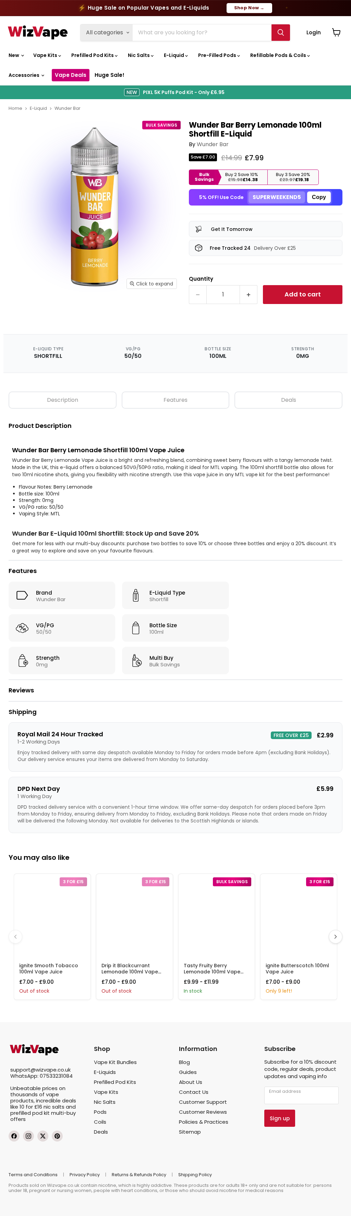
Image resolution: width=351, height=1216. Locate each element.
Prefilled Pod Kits (93, 55)
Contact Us (193, 1092)
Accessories (24, 75)
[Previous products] (15, 937)
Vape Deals (70, 75)
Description (62, 400)
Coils (100, 1121)
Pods (100, 1111)
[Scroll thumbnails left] (13, 309)
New (14, 55)
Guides (188, 1072)
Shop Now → (249, 7)
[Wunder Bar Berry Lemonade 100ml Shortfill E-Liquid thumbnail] (32, 310)
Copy (319, 197)
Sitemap (190, 1131)
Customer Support (203, 1102)
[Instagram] (28, 1136)
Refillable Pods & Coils (278, 55)
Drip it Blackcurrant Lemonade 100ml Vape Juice (129, 971)
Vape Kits (45, 55)
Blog (184, 1062)
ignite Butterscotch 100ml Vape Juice (297, 968)
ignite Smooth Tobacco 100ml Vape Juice (48, 968)
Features (175, 400)
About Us (190, 1082)
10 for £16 (31, 1106)
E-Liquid (174, 55)
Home (15, 108)
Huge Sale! (109, 75)
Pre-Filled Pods (217, 55)
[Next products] (335, 937)
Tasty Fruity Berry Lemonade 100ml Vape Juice (212, 971)
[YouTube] (57, 1136)
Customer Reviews (203, 1111)
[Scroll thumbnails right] (174, 309)
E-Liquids (105, 1072)
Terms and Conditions (33, 1175)
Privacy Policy (85, 1175)
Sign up (280, 1118)
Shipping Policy (195, 1175)
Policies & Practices (203, 1121)
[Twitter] (42, 1136)
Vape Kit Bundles (115, 1062)
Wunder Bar (68, 108)
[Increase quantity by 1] (248, 294)
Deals (288, 400)
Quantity (201, 278)
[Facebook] (14, 1136)
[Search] (280, 32)
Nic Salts (139, 55)
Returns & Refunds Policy (139, 1175)
